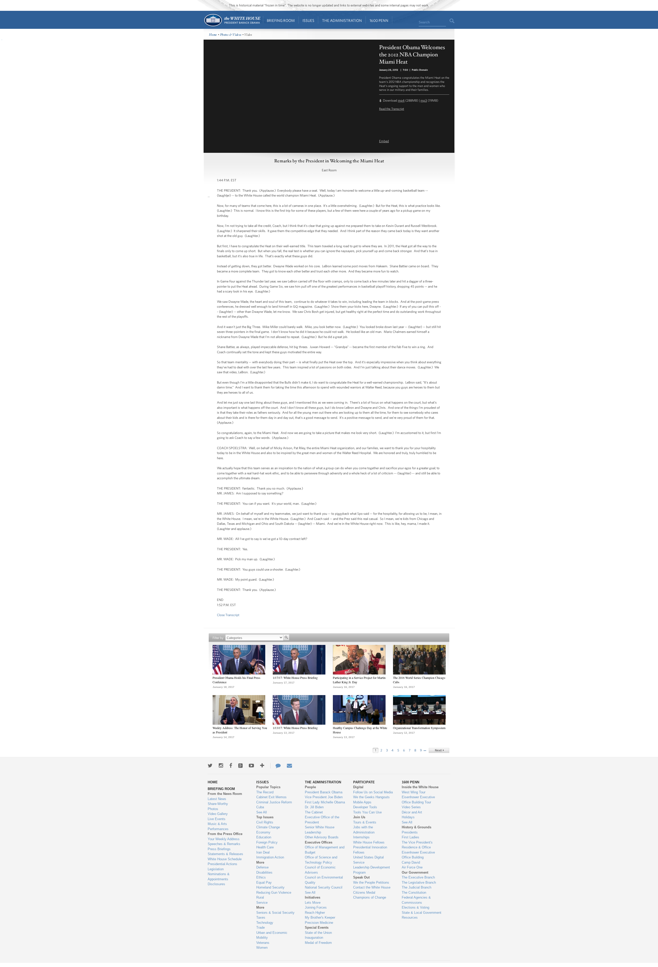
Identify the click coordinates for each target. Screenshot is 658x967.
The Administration (342, 20)
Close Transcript (228, 615)
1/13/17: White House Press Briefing (295, 728)
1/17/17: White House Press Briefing (295, 678)
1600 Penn (379, 20)
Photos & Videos (231, 35)
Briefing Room (281, 20)
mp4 (401, 100)
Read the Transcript (391, 108)
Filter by (218, 638)
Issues (308, 20)
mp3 (424, 100)
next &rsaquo (439, 750)
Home (232, 20)
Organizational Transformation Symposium (419, 728)
